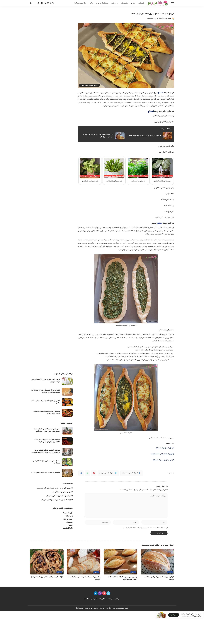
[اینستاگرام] (48, 3)
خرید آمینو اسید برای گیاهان (90, 181)
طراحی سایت (88, 608)
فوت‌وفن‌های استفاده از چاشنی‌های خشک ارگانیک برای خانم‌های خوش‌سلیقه (47, 441)
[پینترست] (51, 3)
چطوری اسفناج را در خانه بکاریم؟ (162, 454)
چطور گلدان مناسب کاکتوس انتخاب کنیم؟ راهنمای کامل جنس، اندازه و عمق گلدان (47, 430)
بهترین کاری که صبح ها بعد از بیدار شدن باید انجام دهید (53, 488)
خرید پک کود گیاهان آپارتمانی (162, 181)
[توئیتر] (53, 3)
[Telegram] (81, 473)
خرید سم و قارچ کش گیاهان (114, 181)
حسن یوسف (68, 519)
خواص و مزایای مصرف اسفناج (163, 459)
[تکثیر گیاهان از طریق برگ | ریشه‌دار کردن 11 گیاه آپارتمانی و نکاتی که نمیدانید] (67, 392)
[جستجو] (31, 3)
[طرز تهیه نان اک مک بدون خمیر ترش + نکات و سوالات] (157, 561)
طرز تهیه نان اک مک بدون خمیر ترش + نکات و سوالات (159, 578)
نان (166, 18)
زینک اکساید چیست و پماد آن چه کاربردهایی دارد (55, 500)
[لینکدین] (45, 3)
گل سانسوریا (68, 513)
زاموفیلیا (69, 516)
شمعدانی (69, 522)
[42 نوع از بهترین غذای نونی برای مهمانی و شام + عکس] (67, 402)
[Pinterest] (93, 473)
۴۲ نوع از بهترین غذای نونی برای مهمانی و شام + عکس (45, 402)
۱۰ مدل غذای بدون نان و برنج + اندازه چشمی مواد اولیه (46, 462)
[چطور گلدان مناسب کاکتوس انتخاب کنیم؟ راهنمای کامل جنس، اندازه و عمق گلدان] (67, 431)
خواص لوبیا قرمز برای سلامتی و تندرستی (58, 496)
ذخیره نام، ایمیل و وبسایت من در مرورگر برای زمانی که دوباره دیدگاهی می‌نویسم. (144, 528)
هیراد (169, 18)
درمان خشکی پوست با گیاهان (61, 492)
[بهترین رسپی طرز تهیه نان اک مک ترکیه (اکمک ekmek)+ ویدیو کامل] (120, 561)
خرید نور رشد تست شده (138, 181)
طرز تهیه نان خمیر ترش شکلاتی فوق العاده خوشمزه (46, 577)
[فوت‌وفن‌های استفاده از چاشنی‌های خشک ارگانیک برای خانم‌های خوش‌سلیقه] (67, 441)
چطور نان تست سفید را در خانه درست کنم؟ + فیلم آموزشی (84, 578)
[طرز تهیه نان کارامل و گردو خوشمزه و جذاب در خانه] (150, 135)
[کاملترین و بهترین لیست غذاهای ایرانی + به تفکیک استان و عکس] (67, 413)
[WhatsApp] (87, 473)
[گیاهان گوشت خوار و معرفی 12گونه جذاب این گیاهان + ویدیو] (67, 381)
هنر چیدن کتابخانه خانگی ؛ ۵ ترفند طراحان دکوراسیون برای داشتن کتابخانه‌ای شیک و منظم (45, 451)
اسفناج (160, 92)
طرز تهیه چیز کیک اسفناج (165, 448)
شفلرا (71, 525)
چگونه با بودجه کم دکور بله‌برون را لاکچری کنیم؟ (45, 472)
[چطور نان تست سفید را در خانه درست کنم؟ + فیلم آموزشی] (84, 561)
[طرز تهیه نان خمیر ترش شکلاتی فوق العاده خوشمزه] (47, 561)
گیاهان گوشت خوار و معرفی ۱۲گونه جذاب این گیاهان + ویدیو (46, 380)
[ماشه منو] (171, 3)
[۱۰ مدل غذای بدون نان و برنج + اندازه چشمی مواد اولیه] (67, 462)
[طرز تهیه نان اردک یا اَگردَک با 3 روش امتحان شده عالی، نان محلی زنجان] (102, 135)
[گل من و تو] (157, 3)
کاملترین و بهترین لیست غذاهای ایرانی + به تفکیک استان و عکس (46, 412)
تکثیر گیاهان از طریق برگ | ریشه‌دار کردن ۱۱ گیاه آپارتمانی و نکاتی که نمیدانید (45, 391)
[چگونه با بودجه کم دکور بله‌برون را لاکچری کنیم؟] (67, 473)
